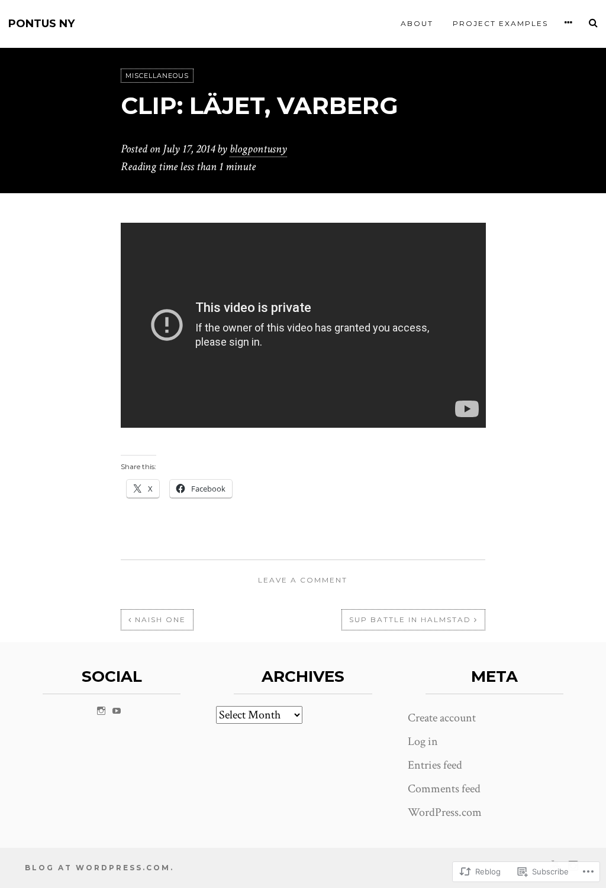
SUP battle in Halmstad (410, 619)
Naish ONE (160, 619)
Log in (423, 741)
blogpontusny (258, 149)
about (417, 23)
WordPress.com (445, 812)
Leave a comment (302, 579)
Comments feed (444, 788)
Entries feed (435, 765)
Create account (442, 718)
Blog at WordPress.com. (99, 867)
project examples (500, 23)
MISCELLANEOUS (157, 75)
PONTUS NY (41, 24)
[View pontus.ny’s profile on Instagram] (101, 710)
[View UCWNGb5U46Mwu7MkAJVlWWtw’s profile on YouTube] (116, 710)
